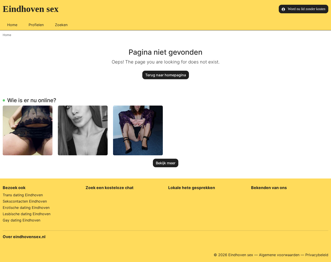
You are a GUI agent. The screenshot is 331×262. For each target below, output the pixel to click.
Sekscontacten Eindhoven (25, 201)
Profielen (36, 25)
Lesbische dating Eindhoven (26, 214)
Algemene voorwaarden (279, 255)
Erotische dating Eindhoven (26, 207)
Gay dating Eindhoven (21, 220)
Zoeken (61, 25)
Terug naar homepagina (165, 75)
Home (12, 25)
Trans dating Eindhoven (23, 195)
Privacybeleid (316, 255)
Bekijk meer (165, 163)
